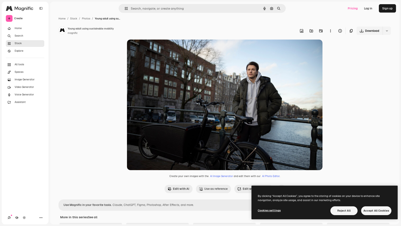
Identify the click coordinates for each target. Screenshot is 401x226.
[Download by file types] (387, 31)
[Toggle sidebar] (41, 8)
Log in (368, 8)
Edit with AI (181, 189)
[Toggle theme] (24, 217)
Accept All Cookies (376, 210)
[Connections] (9, 217)
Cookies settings (269, 210)
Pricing (353, 8)
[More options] (330, 31)
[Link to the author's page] (62, 31)
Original (154, 48)
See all (92, 217)
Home (62, 18)
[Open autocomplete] (124, 8)
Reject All (344, 210)
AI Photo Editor (271, 176)
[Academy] (16, 217)
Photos (86, 18)
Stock (73, 18)
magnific (73, 33)
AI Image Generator (221, 176)
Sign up (387, 8)
